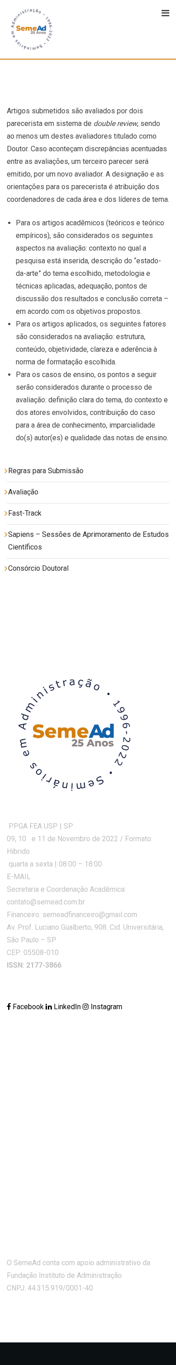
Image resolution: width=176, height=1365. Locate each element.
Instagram (105, 1006)
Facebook (28, 1006)
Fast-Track (25, 513)
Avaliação (23, 492)
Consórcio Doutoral (38, 568)
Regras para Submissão (45, 470)
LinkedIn (67, 1006)
